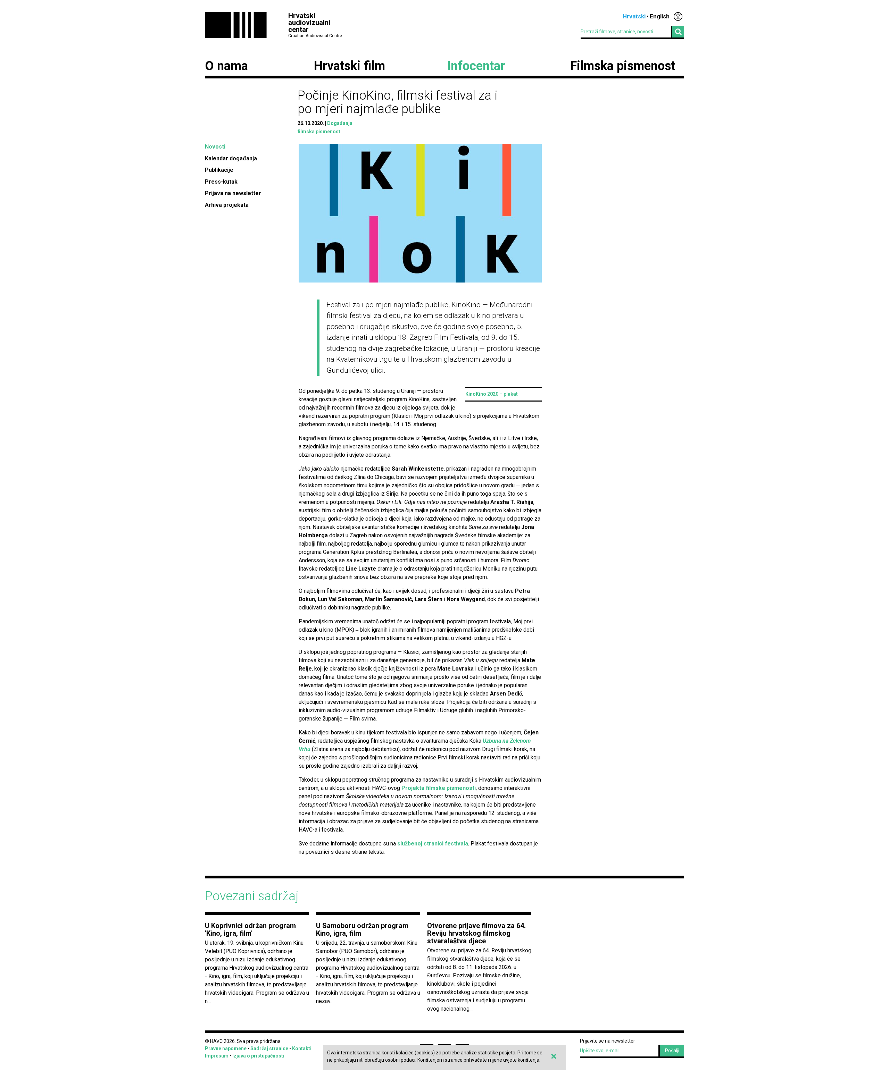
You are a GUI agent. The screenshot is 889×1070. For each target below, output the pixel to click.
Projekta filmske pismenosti (438, 788)
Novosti (215, 146)
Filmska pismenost (622, 66)
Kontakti (301, 1048)
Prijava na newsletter (233, 193)
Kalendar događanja (231, 158)
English (660, 16)
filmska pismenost (319, 131)
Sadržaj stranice (269, 1048)
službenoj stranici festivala (432, 843)
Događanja (339, 123)
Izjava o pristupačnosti (258, 1056)
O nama (226, 66)
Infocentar (476, 66)
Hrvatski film (349, 66)
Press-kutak (221, 181)
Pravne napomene (226, 1048)
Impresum (217, 1056)
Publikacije (219, 170)
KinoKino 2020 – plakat (491, 394)
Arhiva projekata (227, 205)
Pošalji (672, 1050)
